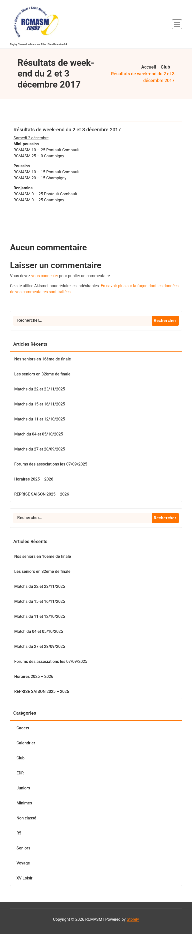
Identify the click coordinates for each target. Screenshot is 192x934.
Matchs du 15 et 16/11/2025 (39, 404)
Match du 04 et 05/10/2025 (38, 434)
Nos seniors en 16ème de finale (42, 359)
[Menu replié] (177, 24)
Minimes (24, 803)
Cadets (22, 728)
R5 (18, 833)
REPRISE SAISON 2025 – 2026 (41, 494)
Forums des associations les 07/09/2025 (50, 464)
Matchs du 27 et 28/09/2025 (39, 449)
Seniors (23, 848)
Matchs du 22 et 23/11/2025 (39, 389)
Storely (133, 919)
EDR (20, 773)
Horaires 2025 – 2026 (33, 479)
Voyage (23, 863)
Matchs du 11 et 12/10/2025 (39, 419)
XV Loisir (24, 878)
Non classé (26, 818)
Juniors (23, 788)
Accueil (148, 67)
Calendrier (25, 743)
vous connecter (44, 275)
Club (165, 67)
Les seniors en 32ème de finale (42, 374)
